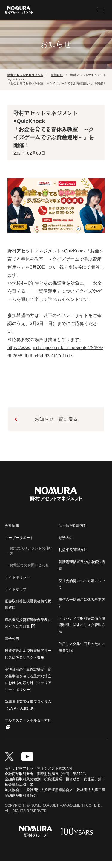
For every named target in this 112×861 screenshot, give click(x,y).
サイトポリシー (17, 577)
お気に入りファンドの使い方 (31, 551)
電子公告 (12, 639)
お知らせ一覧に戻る (56, 419)
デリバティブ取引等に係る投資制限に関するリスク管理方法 (82, 625)
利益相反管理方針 (73, 550)
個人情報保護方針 (73, 525)
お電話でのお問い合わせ (29, 565)
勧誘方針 (66, 538)
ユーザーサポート (19, 538)
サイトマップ (15, 589)
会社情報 (12, 525)
